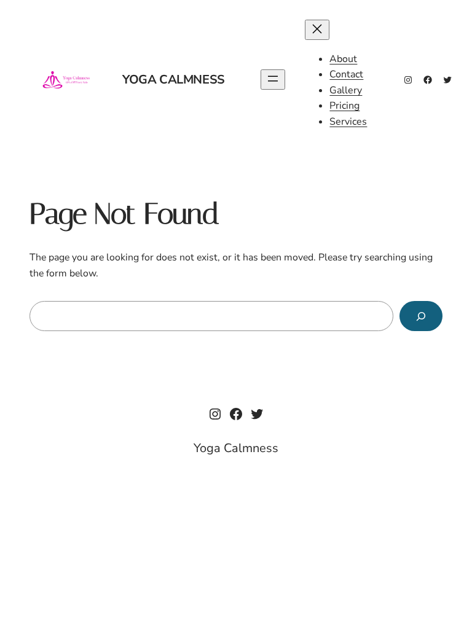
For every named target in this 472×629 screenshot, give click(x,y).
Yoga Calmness (173, 79)
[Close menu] (317, 30)
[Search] (420, 316)
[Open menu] (273, 79)
